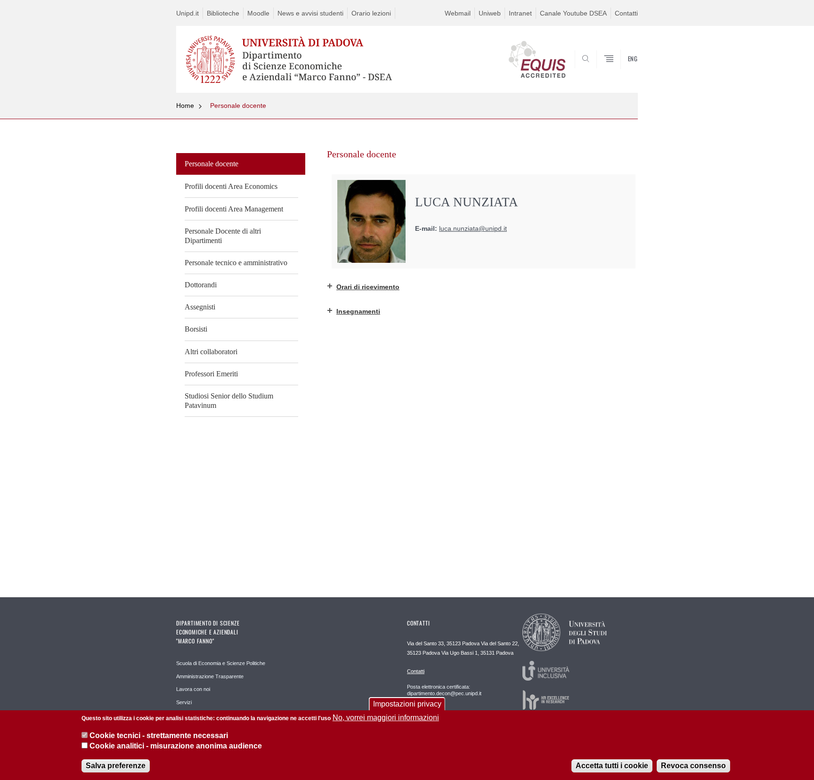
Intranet (520, 13)
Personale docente (238, 105)
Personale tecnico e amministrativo (236, 263)
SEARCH (621, 70)
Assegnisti (200, 307)
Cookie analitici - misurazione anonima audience (176, 746)
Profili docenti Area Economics (231, 186)
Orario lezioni (371, 13)
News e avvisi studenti (310, 13)
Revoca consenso (693, 766)
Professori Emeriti (211, 374)
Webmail (458, 13)
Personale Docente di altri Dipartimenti (223, 235)
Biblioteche (223, 13)
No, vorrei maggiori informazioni (386, 718)
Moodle (258, 13)
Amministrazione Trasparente (210, 676)
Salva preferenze (116, 766)
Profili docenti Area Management (234, 209)
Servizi (184, 702)
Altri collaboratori (211, 352)
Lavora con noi (193, 689)
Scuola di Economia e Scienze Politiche (220, 663)
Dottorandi (201, 285)
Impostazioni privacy (407, 704)
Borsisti (196, 329)
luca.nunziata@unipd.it (473, 228)
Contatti (626, 13)
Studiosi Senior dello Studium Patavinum (229, 400)
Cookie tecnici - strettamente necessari (159, 735)
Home (185, 105)
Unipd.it (187, 13)
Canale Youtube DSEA (573, 13)
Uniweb (490, 13)
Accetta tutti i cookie (612, 766)
